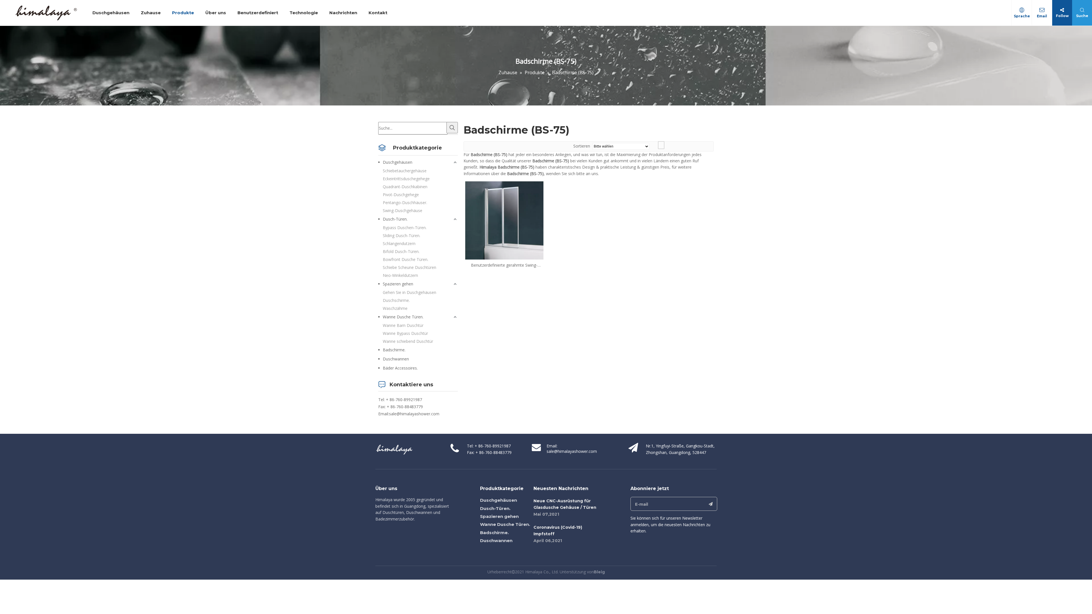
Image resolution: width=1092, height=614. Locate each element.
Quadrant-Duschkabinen (405, 186)
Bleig (599, 571)
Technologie (303, 12)
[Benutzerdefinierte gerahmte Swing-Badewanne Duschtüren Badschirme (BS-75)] (504, 220)
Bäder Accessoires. (400, 368)
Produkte (183, 12)
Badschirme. (394, 349)
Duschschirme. (396, 300)
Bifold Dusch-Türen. (401, 251)
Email (1042, 16)
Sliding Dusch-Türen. (401, 235)
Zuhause (151, 12)
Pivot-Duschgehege (401, 194)
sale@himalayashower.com (414, 413)
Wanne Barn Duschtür (403, 325)
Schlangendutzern (399, 243)
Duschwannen (396, 359)
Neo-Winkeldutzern (400, 275)
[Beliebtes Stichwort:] (452, 127)
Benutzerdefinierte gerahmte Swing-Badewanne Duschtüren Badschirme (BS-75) (504, 265)
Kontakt (378, 12)
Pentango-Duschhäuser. (405, 202)
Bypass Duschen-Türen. (405, 227)
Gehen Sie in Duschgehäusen (409, 292)
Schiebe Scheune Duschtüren (409, 267)
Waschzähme (395, 308)
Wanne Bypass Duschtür (405, 333)
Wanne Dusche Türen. (403, 317)
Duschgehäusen (110, 12)
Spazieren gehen (398, 284)
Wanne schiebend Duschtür (408, 341)
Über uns (215, 12)
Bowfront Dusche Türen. (405, 259)
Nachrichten (343, 12)
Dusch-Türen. (395, 219)
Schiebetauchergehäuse (405, 170)
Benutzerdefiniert (257, 12)
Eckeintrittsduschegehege (406, 178)
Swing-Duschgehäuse (402, 210)
